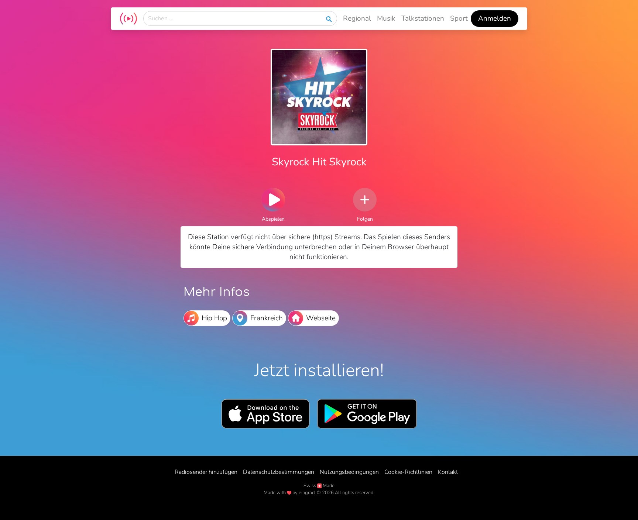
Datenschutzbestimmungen (278, 472)
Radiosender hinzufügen (206, 472)
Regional (357, 18)
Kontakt (448, 472)
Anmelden (494, 18)
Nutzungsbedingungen (349, 472)
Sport (459, 18)
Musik (386, 18)
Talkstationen (422, 18)
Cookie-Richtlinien (408, 472)
